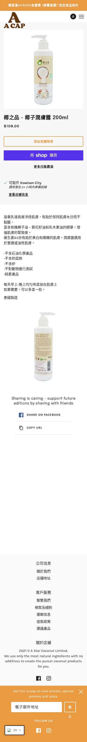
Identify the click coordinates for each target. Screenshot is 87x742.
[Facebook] (40, 730)
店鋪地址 (44, 578)
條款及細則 (43, 607)
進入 (70, 708)
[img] (38, 678)
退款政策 (44, 622)
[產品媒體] (43, 346)
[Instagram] (47, 730)
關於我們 (44, 571)
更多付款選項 (43, 166)
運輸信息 (44, 614)
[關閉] (81, 691)
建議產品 (44, 628)
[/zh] (19, 20)
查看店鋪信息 (18, 194)
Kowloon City (31, 183)
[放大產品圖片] (43, 69)
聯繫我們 (44, 600)
